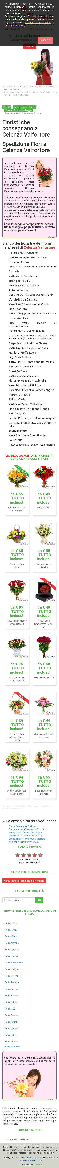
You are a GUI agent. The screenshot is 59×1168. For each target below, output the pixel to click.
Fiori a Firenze (11, 995)
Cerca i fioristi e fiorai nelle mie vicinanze (24, 881)
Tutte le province (11, 1046)
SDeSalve (38, 1165)
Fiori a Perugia (12, 982)
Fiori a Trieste (11, 1041)
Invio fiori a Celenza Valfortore (24, 842)
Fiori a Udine (11, 1002)
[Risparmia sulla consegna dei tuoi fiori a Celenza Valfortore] (29, 67)
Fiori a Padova (12, 969)
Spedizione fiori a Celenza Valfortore (27, 839)
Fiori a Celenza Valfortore (22, 826)
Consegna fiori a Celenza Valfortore (26, 829)
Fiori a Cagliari (11, 949)
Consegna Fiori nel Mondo (17, 1139)
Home (6, 107)
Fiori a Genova (12, 1028)
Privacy (38, 1160)
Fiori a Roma (11, 930)
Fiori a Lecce (11, 923)
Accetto (45, 40)
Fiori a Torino (11, 1022)
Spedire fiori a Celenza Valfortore (25, 835)
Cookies (30, 1160)
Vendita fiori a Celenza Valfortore (25, 832)
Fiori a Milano (11, 936)
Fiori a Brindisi (11, 956)
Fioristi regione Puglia (24, 107)
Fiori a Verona (11, 976)
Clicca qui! (29, 46)
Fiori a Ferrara (11, 989)
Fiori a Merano (12, 943)
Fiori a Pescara (12, 1015)
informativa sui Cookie (38, 22)
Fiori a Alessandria (14, 962)
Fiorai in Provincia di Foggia (19, 110)
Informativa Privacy (15, 25)
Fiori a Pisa (10, 1008)
